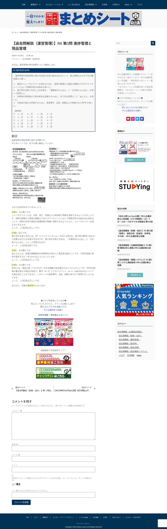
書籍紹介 (34, 5)
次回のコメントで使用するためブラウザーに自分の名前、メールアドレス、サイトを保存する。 (52, 479)
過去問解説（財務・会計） (130, 336)
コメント (17, 411)
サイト (15, 465)
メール (16, 455)
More (127, 5)
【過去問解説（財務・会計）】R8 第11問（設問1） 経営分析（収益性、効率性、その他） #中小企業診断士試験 (135, 233)
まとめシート (17, 143)
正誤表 (104, 5)
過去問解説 (89, 5)
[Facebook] (142, 119)
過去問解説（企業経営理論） (130, 332)
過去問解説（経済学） (128, 343)
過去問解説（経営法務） (129, 347)
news (139, 355)
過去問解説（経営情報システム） (133, 351)
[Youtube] (128, 119)
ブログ (139, 5)
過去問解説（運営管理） (31, 59)
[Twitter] (137, 119)
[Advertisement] (135, 380)
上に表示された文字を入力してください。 (30, 491)
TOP (23, 5)
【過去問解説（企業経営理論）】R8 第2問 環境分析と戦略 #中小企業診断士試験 (134, 248)
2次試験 (130, 355)
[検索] (153, 43)
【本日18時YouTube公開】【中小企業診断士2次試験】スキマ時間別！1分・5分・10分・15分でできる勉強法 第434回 (135, 219)
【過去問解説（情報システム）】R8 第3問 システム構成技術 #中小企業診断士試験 (134, 262)
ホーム (14, 32)
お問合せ (116, 5)
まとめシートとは (53, 5)
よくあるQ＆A (74, 5)
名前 (15, 444)
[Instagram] (133, 119)
